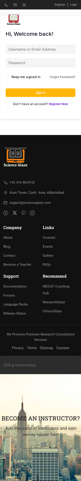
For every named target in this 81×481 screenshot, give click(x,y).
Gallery (48, 256)
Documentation (15, 286)
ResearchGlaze (54, 302)
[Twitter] (14, 213)
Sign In (40, 92)
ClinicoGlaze (52, 311)
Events (48, 247)
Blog (6, 247)
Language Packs (15, 304)
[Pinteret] (23, 213)
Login (73, 4)
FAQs (47, 265)
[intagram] (32, 213)
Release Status (14, 313)
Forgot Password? (62, 77)
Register (60, 4)
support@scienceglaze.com (30, 203)
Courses (49, 238)
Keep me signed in (25, 77)
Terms (32, 348)
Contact (9, 256)
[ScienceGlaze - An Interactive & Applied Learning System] (13, 19)
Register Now (58, 104)
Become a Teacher (17, 265)
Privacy (18, 348)
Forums (9, 295)
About (7, 238)
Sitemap (46, 348)
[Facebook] (5, 213)
